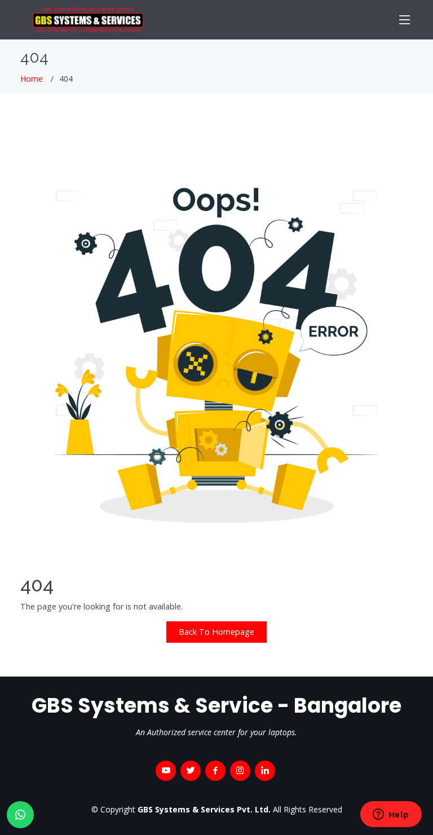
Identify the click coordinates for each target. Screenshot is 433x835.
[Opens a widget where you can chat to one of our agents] (391, 815)
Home (31, 78)
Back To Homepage (216, 631)
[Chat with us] (20, 814)
